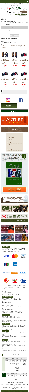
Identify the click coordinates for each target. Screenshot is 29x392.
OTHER (10, 149)
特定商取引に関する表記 (17, 387)
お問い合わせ (25, 387)
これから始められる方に (9, 384)
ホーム (2, 384)
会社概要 (2, 387)
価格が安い (23, 45)
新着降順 (18, 45)
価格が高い (3, 47)
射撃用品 (19, 384)
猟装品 (16, 384)
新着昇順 (13, 45)
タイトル (7, 45)
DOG (10, 142)
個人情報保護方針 (8, 387)
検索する (14, 36)
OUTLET (11, 147)
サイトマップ (14, 388)
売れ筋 (2, 45)
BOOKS (10, 144)
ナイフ (23, 384)
